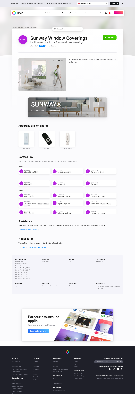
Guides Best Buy (17, 378)
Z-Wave (76, 361)
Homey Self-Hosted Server (19, 369)
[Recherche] (101, 13)
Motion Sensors (16, 381)
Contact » (72, 286)
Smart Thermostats (17, 386)
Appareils (18, 286)
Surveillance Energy (79, 376)
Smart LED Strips (17, 388)
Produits (47, 13)
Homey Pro (15, 364)
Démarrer (56, 361)
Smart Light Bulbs (17, 391)
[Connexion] (106, 13)
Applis (70, 13)
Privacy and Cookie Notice (103, 378)
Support (87, 13)
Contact (35, 379)
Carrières (35, 361)
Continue (114, 3)
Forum (55, 381)
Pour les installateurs (59, 390)
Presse (35, 374)
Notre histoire (36, 364)
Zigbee (76, 364)
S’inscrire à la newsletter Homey (112, 358)
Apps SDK (56, 364)
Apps (15, 27)
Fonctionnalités (59, 13)
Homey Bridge (16, 371)
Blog (34, 371)
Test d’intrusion (57, 383)
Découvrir (78, 13)
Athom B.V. (99, 262)
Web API (55, 366)
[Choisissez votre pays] (110, 13)
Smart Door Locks (17, 383)
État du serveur (57, 371)
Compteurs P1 (78, 378)
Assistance (36, 366)
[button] (92, 3)
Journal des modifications (60, 369)
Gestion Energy (78, 373)
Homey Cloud (16, 361)
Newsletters (36, 377)
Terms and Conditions (117, 378)
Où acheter (36, 369)
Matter (75, 366)
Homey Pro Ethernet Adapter (20, 374)
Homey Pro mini (16, 366)
